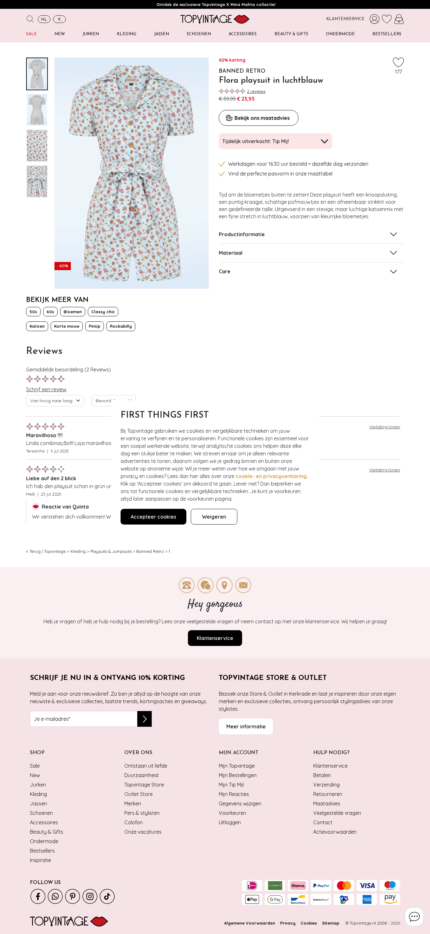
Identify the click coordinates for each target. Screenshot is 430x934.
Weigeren (214, 517)
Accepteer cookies (153, 517)
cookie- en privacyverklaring (271, 476)
